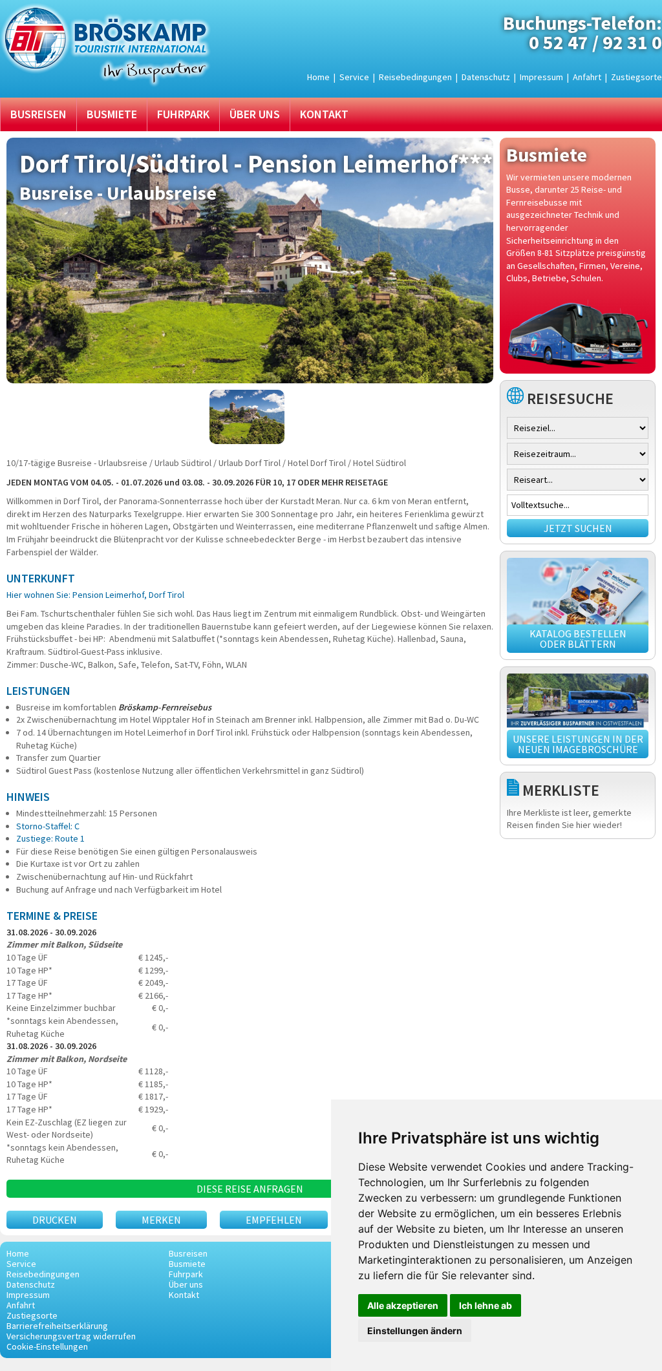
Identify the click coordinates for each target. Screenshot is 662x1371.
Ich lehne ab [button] (485, 1305)
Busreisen (38, 114)
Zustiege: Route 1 (50, 838)
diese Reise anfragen (250, 1188)
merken (161, 1219)
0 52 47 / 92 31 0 (595, 42)
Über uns (255, 114)
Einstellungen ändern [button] (414, 1330)
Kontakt (324, 114)
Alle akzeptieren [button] (402, 1305)
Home (318, 77)
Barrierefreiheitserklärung (57, 1326)
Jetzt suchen (578, 528)
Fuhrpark (183, 114)
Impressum (541, 77)
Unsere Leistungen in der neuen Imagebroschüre (578, 744)
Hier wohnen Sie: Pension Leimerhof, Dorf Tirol (95, 594)
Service (354, 77)
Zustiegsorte (636, 77)
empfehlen (274, 1219)
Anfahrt (587, 77)
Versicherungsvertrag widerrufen (71, 1336)
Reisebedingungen (415, 77)
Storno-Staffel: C (48, 826)
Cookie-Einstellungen (47, 1346)
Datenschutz (486, 77)
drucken (54, 1219)
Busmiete (112, 114)
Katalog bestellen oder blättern (577, 638)
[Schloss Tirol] (250, 417)
